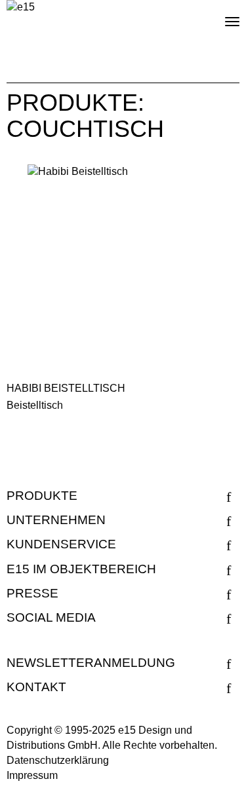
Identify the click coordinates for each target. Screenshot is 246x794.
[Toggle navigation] (221, 16)
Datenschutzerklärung (58, 760)
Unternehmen (56, 520)
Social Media (51, 617)
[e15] (21, 7)
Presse (32, 593)
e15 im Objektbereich (81, 569)
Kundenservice (61, 544)
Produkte (42, 495)
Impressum (32, 775)
